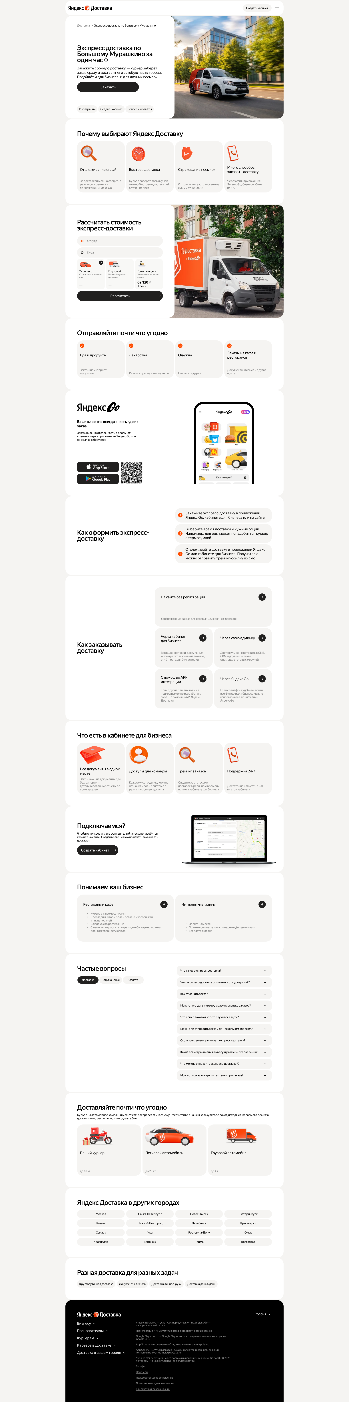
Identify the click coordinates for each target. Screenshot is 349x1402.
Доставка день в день (201, 1284)
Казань (100, 1223)
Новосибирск (199, 1214)
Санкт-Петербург (150, 1214)
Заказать (107, 87)
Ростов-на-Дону (199, 1232)
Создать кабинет (257, 8)
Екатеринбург (248, 1214)
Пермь (198, 1242)
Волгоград (248, 1242)
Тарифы (140, 1366)
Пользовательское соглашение (154, 1377)
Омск (248, 1232)
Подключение (110, 980)
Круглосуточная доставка (96, 1284)
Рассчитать (119, 296)
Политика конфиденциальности (155, 1383)
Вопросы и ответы (140, 109)
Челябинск (199, 1223)
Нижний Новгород (150, 1223)
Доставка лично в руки (166, 1284)
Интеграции (87, 109)
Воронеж (150, 1242)
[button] (224, 971)
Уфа (150, 1232)
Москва (101, 1214)
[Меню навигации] (277, 8)
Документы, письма (132, 1284)
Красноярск (248, 1223)
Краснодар (101, 1242)
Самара (101, 1232)
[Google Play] (98, 479)
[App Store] (98, 467)
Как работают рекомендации (153, 1388)
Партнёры (142, 1372)
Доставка (83, 25)
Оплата (133, 980)
